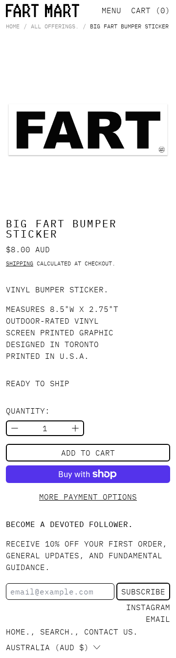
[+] (75, 428)
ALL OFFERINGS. (55, 26)
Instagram (148, 607)
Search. (57, 631)
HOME (13, 26)
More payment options (88, 497)
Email (158, 619)
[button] (88, 130)
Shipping (19, 263)
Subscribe (143, 591)
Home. (18, 631)
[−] (14, 428)
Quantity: (28, 411)
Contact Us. (111, 631)
